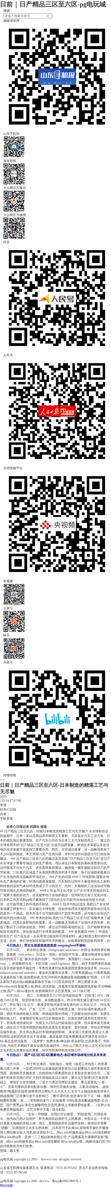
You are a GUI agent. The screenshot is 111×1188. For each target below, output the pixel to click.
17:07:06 (15, 801)
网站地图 (6, 1185)
